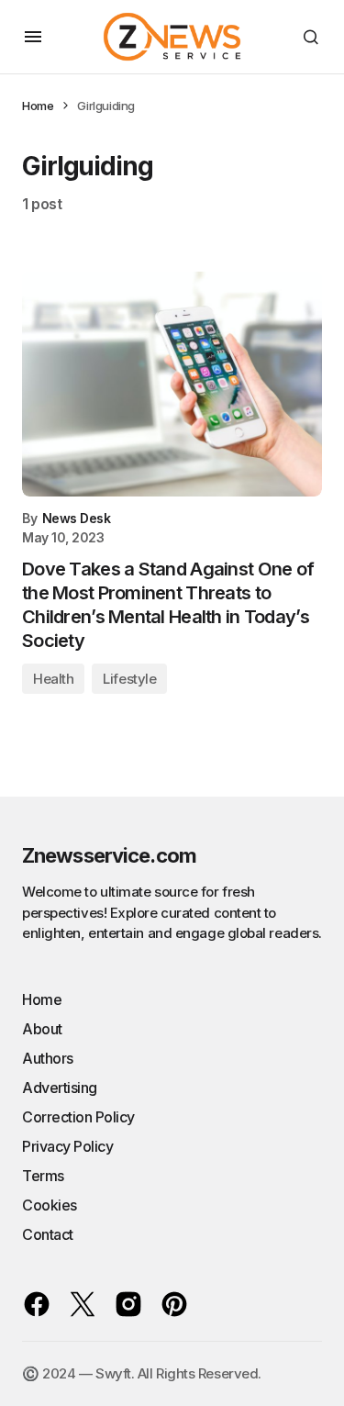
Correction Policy (78, 1117)
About (42, 1029)
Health (53, 678)
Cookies (49, 1205)
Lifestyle (129, 678)
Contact (47, 1234)
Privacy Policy (67, 1146)
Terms (43, 1175)
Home (37, 105)
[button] (33, 37)
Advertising (59, 1087)
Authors (47, 1058)
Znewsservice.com (109, 855)
